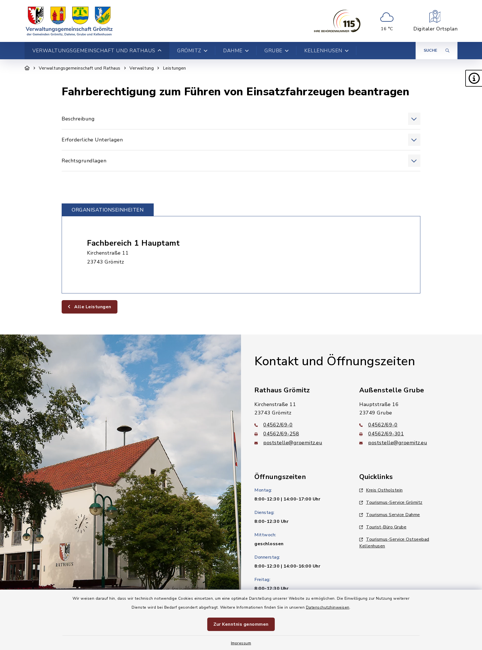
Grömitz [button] (189, 50)
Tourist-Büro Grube (386, 527)
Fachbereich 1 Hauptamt (133, 243)
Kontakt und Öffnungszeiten (334, 361)
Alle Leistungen (92, 307)
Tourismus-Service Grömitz (394, 502)
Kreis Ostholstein (384, 490)
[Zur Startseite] (27, 68)
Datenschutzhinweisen (328, 607)
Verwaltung (141, 68)
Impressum (241, 643)
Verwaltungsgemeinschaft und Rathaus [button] (93, 50)
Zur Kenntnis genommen (241, 624)
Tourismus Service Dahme (393, 515)
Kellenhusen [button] (323, 50)
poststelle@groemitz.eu (292, 442)
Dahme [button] (233, 50)
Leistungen (174, 68)
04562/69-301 (386, 433)
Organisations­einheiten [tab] (108, 210)
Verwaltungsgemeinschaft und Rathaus (79, 68)
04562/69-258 (281, 433)
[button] (473, 78)
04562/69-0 (278, 424)
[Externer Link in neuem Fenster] (337, 21)
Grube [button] (273, 50)
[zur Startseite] (69, 21)
